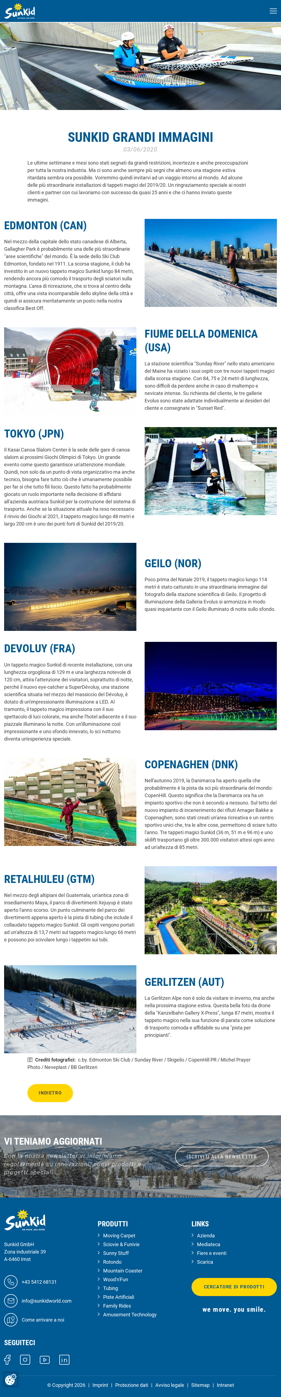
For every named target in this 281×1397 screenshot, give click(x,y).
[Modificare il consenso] (10, 1379)
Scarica (205, 1262)
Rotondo (112, 1262)
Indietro (50, 1093)
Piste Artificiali (118, 1297)
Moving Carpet (119, 1235)
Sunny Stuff (116, 1253)
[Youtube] (45, 1359)
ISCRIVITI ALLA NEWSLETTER (222, 1156)
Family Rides (117, 1306)
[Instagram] (25, 1359)
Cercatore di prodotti (234, 1286)
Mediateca (208, 1244)
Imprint (100, 1385)
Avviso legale (169, 1385)
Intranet (225, 1385)
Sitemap (200, 1385)
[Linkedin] (64, 1359)
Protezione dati (131, 1385)
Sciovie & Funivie (121, 1244)
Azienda (206, 1235)
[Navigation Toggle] (273, 11)
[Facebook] (7, 1359)
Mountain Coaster (122, 1271)
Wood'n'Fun (115, 1279)
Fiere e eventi (211, 1253)
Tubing (110, 1288)
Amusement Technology (130, 1314)
